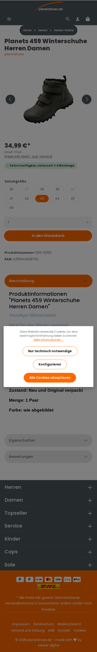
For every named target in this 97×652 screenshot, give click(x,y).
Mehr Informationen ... (48, 340)
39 (57, 189)
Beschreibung (21, 280)
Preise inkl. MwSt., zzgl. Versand (28, 156)
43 (42, 198)
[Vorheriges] (10, 99)
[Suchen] (67, 18)
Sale (10, 564)
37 (27, 189)
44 (57, 198)
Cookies (80, 630)
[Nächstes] (86, 99)
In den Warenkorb (48, 235)
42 (27, 198)
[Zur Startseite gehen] (48, 6)
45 (73, 198)
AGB (51, 630)
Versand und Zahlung (27, 630)
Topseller (16, 513)
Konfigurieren (50, 364)
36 (11, 189)
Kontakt (64, 630)
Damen (14, 499)
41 (11, 198)
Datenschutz (44, 624)
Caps (11, 551)
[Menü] (9, 18)
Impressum (21, 624)
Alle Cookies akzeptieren (49, 377)
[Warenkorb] (87, 18)
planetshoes (14, 54)
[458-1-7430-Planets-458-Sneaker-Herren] (48, 99)
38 (42, 189)
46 (11, 207)
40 (73, 189)
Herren (13, 487)
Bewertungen (21, 456)
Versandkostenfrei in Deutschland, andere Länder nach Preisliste (48, 606)
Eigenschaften (22, 440)
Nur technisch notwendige (50, 351)
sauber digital (48, 645)
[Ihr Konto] (77, 18)
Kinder (13, 538)
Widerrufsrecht (69, 624)
